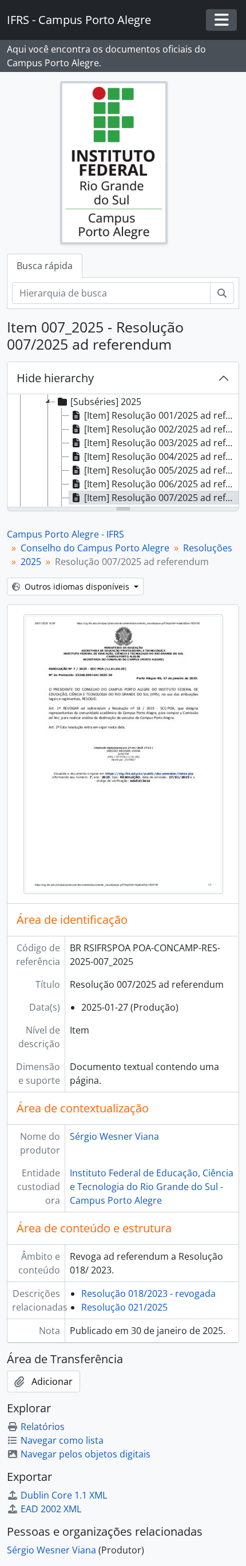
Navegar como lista (62, 1440)
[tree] (123, 451)
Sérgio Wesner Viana (114, 1136)
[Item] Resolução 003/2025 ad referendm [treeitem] (161, 442)
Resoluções (207, 548)
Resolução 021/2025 (124, 1307)
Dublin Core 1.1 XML (64, 1495)
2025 (31, 561)
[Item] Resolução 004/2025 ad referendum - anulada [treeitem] (161, 456)
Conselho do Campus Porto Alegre (95, 548)
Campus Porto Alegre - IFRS (65, 534)
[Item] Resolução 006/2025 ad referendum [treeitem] (161, 484)
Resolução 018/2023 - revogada (148, 1293)
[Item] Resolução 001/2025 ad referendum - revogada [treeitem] (161, 415)
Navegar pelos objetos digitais (85, 1454)
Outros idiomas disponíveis (77, 586)
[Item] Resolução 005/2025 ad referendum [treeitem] (161, 470)
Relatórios (43, 1426)
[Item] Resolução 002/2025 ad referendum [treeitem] (161, 429)
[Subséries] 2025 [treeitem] (105, 401)
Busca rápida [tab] (45, 265)
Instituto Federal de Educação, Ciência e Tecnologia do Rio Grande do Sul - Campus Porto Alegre (151, 1187)
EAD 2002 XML (51, 1509)
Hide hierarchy (55, 378)
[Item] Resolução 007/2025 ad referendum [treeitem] (161, 497)
